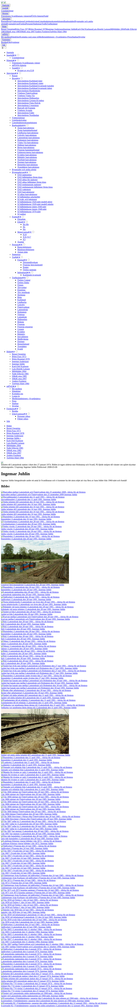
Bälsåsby (21, 334)
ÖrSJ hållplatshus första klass (29, 177)
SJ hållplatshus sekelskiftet (28, 197)
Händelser (15, 37)
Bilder (4, 27)
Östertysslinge (23, 307)
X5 (24, 239)
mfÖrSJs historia (36, 16)
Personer (29, 24)
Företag (22, 260)
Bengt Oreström (8, 29)
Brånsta (20, 322)
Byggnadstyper (12, 24)
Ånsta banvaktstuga (25, 128)
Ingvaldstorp (22, 336)
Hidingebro (22, 319)
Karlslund (21, 300)
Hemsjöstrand (23, 344)
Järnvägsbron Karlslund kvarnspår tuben (34, 88)
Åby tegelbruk (23, 292)
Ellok (21, 222)
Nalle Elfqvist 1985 (20, 374)
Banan (4, 21)
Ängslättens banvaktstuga (28, 167)
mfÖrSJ (5, 34)
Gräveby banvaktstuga (27, 135)
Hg (24, 229)
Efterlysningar (13, 42)
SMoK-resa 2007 (27, 31)
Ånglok (20, 242)
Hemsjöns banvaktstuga (27, 164)
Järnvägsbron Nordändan (28, 115)
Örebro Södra (23, 282)
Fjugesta (21, 324)
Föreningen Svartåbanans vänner (15, 16)
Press (69, 37)
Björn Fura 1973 (22, 29)
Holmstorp (21, 312)
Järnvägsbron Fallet (25, 113)
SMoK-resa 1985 (12, 31)
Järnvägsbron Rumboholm (28, 91)
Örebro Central (23, 280)
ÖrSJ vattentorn (24, 189)
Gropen (20, 329)
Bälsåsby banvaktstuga (27, 157)
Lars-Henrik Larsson (101, 29)
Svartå (20, 349)
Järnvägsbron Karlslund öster (29, 81)
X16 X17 (27, 237)
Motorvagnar (24, 232)
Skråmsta (21, 295)
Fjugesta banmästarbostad (28, 150)
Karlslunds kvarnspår (32, 275)
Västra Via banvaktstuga (27, 142)
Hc (24, 227)
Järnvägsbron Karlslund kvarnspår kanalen (35, 86)
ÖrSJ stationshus (24, 175)
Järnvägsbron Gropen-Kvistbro (30, 100)
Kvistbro (21, 332)
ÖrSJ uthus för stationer (27, 180)
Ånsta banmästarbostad (27, 130)
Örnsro (20, 285)
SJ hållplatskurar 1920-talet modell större (34, 202)
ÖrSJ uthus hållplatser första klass (31, 182)
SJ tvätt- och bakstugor (27, 199)
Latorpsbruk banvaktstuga (28, 137)
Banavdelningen (24, 247)
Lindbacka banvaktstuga (27, 133)
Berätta (4, 42)
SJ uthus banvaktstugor (27, 194)
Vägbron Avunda (24, 110)
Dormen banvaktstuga (26, 162)
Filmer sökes (22, 419)
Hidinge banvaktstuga (26, 145)
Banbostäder (69, 21)
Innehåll (5, 8)
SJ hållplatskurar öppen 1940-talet (31, 209)
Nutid (45, 16)
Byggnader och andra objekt (24, 169)
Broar (9, 21)
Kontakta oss (25, 37)
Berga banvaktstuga (25, 147)
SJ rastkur (21, 214)
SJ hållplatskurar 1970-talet (29, 211)
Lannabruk (22, 317)
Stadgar (75, 37)
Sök (3, 45)
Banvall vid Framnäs (26, 108)
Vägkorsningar (18, 21)
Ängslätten (22, 346)
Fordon (22, 24)
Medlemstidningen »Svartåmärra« (53, 37)
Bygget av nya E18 (25, 70)
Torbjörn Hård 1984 (58, 31)
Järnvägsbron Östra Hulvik (28, 103)
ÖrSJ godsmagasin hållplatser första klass (35, 187)
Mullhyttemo (22, 339)
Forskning (6, 40)
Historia (5, 13)
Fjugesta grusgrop (25, 327)
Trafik (44, 24)
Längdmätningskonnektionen (51, 21)
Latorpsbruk (22, 309)
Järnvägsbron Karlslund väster (30, 83)
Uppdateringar (7, 11)
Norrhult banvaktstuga (27, 160)
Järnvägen (6, 19)
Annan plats (22, 252)
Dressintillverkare (30, 262)
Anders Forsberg (42, 31)
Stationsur (37, 24)
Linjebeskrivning (31, 21)
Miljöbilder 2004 (117, 29)
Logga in (35, 37)
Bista (19, 297)
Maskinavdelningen (25, 249)
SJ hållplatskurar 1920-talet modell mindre (35, 204)
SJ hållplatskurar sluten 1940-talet (31, 207)
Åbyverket (21, 287)
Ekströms (21, 290)
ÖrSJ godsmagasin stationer (29, 184)
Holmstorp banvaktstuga (27, 140)
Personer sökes (23, 416)
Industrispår (23, 272)
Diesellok (21, 219)
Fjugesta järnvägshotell (32, 265)
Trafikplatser (52, 24)
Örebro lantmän (29, 270)
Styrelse (81, 37)
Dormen (20, 341)
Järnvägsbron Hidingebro (28, 98)
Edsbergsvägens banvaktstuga (30, 152)
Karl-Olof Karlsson (84, 29)
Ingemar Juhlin (69, 29)
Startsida (5, 5)
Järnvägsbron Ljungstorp (28, 105)
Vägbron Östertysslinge (27, 93)
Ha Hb (26, 224)
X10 (25, 234)
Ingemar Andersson (55, 29)
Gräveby (21, 305)
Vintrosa (21, 314)
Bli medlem (6, 37)
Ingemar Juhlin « (14, 438)
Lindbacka (21, 302)
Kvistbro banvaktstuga (27, 155)
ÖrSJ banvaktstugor (25, 192)
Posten (26, 267)
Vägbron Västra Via (26, 95)
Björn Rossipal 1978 (38, 29)
